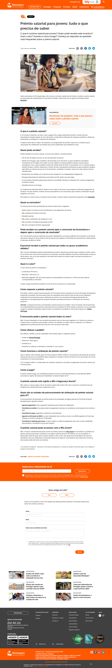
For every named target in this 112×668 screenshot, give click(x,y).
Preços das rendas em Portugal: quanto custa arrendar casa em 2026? (35, 587)
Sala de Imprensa (73, 626)
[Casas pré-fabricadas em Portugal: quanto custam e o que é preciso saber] (63, 589)
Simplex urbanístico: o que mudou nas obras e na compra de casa (36, 597)
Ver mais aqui (84, 477)
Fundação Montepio (74, 615)
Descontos (54, 615)
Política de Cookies (74, 655)
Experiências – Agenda (57, 618)
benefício (23, 100)
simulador (91, 197)
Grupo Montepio (73, 618)
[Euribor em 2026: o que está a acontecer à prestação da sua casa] (16, 578)
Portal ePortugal (34, 337)
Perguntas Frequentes (74, 629)
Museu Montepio (73, 621)
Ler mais (54, 123)
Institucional (84, 7)
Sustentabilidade (73, 623)
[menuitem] (34, 7)
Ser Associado (35, 7)
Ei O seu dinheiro (90, 612)
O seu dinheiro (98, 7)
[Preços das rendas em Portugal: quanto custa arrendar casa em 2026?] (16, 589)
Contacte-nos (75, 2)
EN (103, 615)
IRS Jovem (70, 431)
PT (100, 615)
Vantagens (47, 7)
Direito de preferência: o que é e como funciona (82, 596)
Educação (45, 456)
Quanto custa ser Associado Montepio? (81, 575)
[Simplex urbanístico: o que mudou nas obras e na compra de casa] (16, 600)
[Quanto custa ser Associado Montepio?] (63, 578)
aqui (69, 544)
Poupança (57, 7)
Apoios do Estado (34, 456)
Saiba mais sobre (41, 666)
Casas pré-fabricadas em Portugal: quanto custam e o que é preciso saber (83, 587)
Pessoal (31, 16)
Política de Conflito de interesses (66, 657)
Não (66, 495)
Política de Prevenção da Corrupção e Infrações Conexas (51, 658)
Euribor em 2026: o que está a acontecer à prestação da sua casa (35, 576)
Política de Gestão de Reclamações (45, 657)
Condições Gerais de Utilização (44, 654)
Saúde (74, 7)
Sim (49, 495)
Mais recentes (88, 621)
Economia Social (89, 618)
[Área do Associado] (92, 2)
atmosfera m (55, 621)
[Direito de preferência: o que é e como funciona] (63, 600)
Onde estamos (59, 644)
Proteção (66, 7)
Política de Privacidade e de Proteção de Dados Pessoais (51, 655)
